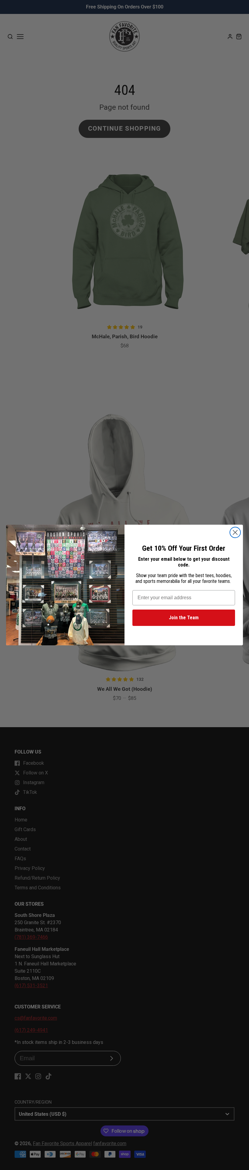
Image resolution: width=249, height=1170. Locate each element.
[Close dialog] (235, 532)
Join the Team (184, 617)
